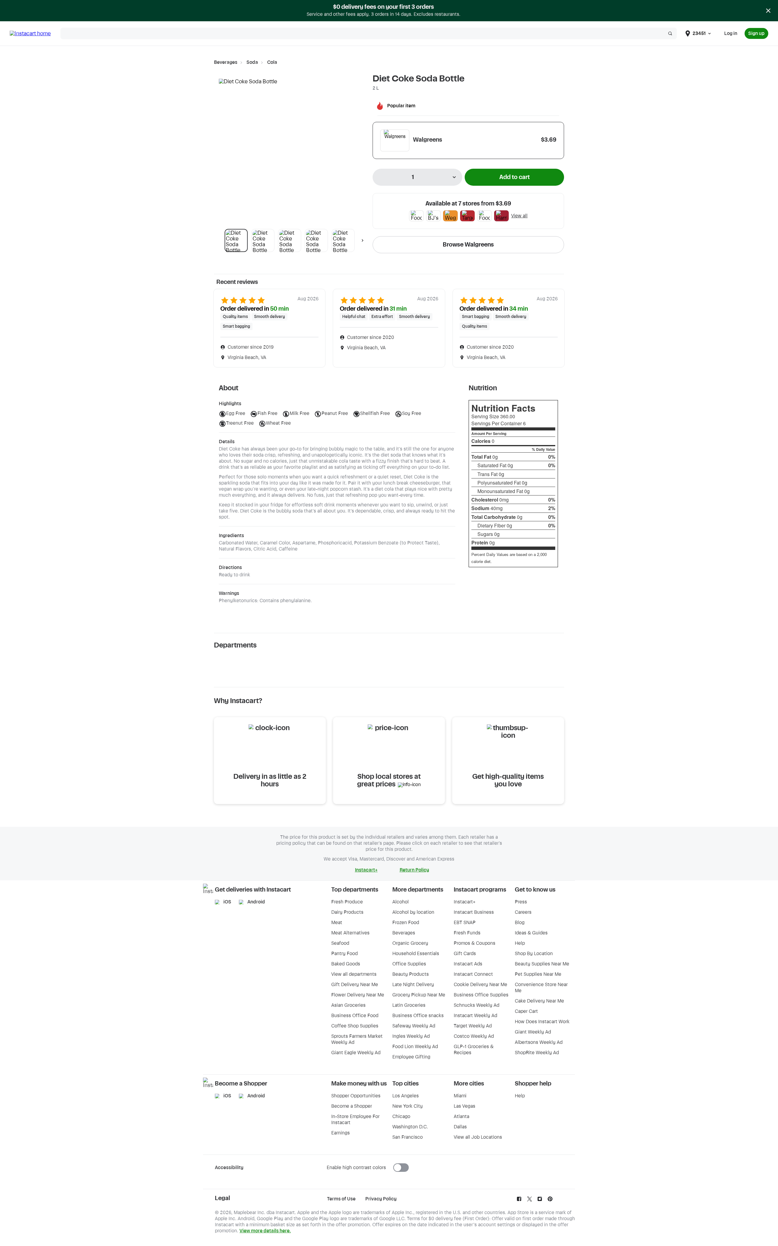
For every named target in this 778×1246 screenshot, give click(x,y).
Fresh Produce (347, 902)
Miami (460, 1096)
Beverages (225, 62)
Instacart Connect (473, 974)
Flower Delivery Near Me (357, 995)
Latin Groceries (408, 1005)
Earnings (340, 1133)
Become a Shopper (351, 1106)
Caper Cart (526, 1011)
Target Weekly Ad (473, 1026)
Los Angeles (405, 1096)
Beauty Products (410, 974)
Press (521, 902)
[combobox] (417, 177)
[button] (236, 240)
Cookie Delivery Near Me (480, 984)
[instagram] (540, 1200)
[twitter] (529, 1200)
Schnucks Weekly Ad (476, 1005)
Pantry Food (344, 953)
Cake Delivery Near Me (539, 1001)
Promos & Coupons (474, 943)
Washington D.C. (410, 1127)
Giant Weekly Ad (533, 1032)
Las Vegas (464, 1106)
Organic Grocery (410, 943)
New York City (407, 1106)
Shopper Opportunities (355, 1096)
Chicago (401, 1116)
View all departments (354, 974)
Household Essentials (415, 953)
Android (256, 902)
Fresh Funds (467, 933)
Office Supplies (409, 964)
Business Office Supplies (481, 995)
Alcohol (400, 902)
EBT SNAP (465, 922)
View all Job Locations (478, 1137)
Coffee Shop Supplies (354, 1026)
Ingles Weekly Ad (411, 1036)
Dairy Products (347, 912)
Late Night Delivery (413, 984)
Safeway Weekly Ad (413, 1026)
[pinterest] (550, 1200)
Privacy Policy (381, 1199)
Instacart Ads (468, 964)
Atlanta (461, 1116)
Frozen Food (405, 922)
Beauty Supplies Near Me (542, 964)
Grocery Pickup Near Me (418, 995)
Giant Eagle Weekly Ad (355, 1053)
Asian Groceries (348, 1005)
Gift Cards (465, 953)
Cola (272, 62)
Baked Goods (345, 964)
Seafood (340, 943)
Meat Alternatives (350, 933)
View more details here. (265, 1231)
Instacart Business (474, 912)
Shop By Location (534, 953)
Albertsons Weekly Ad (539, 1042)
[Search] (670, 33)
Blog (520, 922)
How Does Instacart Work (542, 1022)
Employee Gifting (411, 1057)
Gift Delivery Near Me (354, 984)
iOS (227, 902)
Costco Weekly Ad (474, 1036)
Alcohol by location (413, 912)
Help (520, 943)
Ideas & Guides (531, 933)
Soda (252, 62)
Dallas (460, 1127)
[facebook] (519, 1200)
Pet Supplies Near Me (538, 974)
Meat (336, 922)
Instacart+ (465, 902)
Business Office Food (354, 1015)
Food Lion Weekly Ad (415, 1046)
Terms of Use (341, 1199)
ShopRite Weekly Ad (537, 1053)
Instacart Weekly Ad (475, 1015)
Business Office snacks (418, 1015)
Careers (523, 912)
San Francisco (407, 1137)
